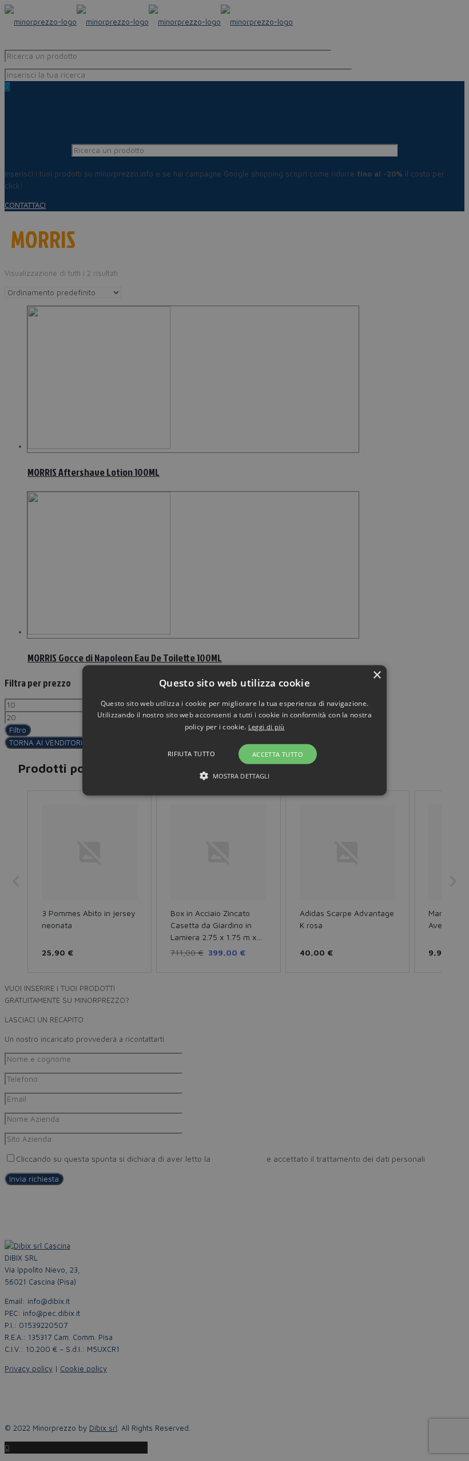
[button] (234, 730)
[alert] (234, 730)
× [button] (376, 675)
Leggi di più (266, 727)
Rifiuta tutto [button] (191, 753)
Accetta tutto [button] (277, 754)
